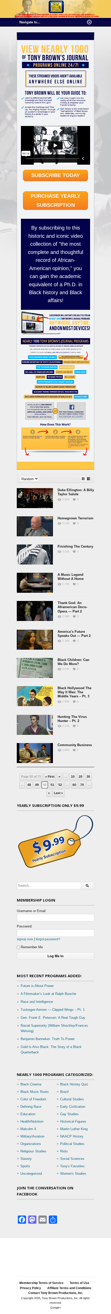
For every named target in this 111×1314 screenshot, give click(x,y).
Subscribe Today (55, 175)
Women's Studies (73, 1173)
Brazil (64, 1092)
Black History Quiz (74, 1084)
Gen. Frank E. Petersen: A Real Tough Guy (53, 1018)
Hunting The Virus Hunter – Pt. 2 (72, 719)
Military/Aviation (32, 1136)
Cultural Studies (72, 1099)
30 (88, 776)
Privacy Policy (30, 1288)
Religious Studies (33, 1151)
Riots (64, 1151)
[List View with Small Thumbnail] (83, 478)
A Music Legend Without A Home (71, 577)
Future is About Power (37, 986)
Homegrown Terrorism (75, 518)
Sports (25, 1166)
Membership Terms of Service (41, 1283)
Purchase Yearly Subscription (55, 200)
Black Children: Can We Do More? (73, 662)
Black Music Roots (34, 1092)
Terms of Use (79, 1283)
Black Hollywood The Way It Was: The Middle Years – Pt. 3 (74, 692)
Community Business (75, 745)
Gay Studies (69, 1114)
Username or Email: (31, 911)
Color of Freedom (33, 1099)
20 (80, 776)
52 (60, 785)
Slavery (26, 1159)
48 (29, 785)
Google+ (55, 1307)
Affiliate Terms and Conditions (69, 1288)
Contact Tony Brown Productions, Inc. (55, 1293)
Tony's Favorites (72, 1166)
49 (37, 785)
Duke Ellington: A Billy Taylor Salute (76, 492)
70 (82, 785)
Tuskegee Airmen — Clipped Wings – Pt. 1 (53, 1010)
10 (73, 776)
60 (74, 785)
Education (27, 1114)
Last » (58, 793)
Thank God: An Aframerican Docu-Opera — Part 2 (72, 607)
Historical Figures (73, 1121)
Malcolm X (28, 1129)
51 (52, 785)
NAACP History (71, 1136)
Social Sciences (72, 1159)
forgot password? (48, 939)
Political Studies (72, 1144)
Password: (25, 926)
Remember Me (32, 947)
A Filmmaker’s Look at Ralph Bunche (48, 994)
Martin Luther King (74, 1129)
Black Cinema (30, 1084)
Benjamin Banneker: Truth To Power (48, 1039)
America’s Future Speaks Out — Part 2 (74, 634)
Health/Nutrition (31, 1121)
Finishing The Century (75, 546)
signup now (25, 939)
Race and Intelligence (37, 1002)
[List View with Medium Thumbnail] (88, 478)
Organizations (30, 1144)
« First (49, 776)
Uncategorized (31, 1173)
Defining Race (30, 1107)
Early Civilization (72, 1107)
